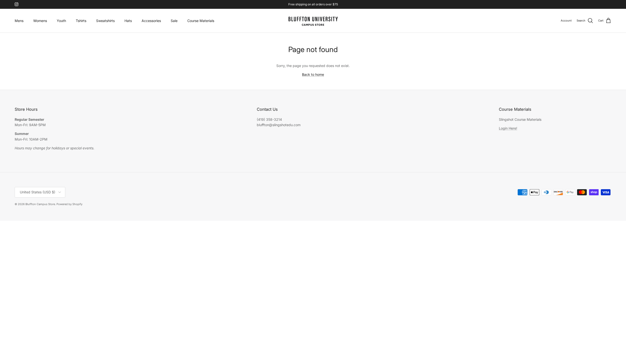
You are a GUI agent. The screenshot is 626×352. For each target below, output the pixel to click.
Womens (40, 21)
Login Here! (508, 128)
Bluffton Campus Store (40, 204)
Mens (19, 21)
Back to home (313, 74)
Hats (128, 21)
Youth (61, 21)
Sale (174, 21)
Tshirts (81, 21)
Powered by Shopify (69, 204)
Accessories (151, 21)
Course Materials (200, 21)
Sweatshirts (105, 21)
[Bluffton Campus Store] (313, 21)
